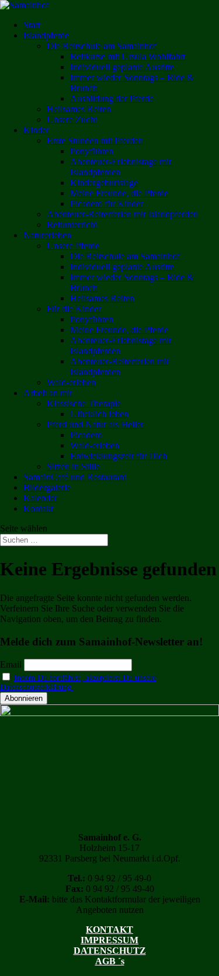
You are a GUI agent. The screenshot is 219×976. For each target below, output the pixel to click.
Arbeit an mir (47, 393)
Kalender (40, 498)
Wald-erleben (71, 382)
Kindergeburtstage (104, 182)
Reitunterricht (72, 225)
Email (11, 664)
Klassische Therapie (84, 403)
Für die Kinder (74, 309)
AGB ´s (109, 961)
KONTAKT (109, 930)
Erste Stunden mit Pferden (95, 140)
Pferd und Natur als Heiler (95, 424)
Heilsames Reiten (79, 109)
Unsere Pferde (73, 246)
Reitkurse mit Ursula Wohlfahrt (127, 56)
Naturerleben (47, 235)
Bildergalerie (47, 487)
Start (31, 25)
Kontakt (38, 508)
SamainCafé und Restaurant (74, 477)
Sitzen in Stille (73, 466)
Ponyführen (91, 151)
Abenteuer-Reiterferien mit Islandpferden (122, 214)
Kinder (36, 130)
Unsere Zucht (72, 119)
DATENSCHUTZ (110, 951)
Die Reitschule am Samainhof (102, 46)
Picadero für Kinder (106, 204)
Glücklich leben (99, 414)
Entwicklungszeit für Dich (118, 456)
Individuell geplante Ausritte (122, 67)
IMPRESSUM (109, 940)
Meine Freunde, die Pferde (119, 193)
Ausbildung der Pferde (112, 98)
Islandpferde (46, 35)
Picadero (86, 435)
